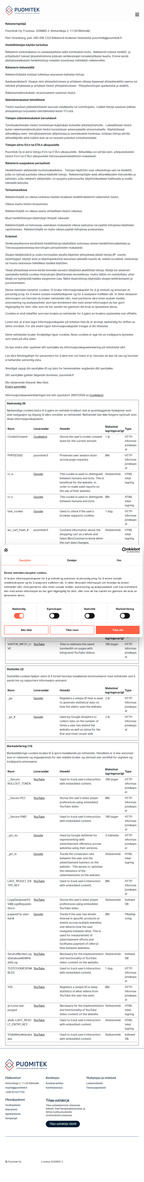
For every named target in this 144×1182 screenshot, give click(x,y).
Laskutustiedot (94, 1083)
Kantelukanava (54, 1088)
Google (38, 474)
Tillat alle (117, 629)
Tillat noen (72, 629)
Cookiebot (96, 395)
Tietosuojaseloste (96, 1088)
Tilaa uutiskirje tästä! (62, 1124)
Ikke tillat (26, 629)
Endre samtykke (15, 386)
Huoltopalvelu (13, 1105)
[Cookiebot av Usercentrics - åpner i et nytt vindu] (124, 550)
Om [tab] (119, 560)
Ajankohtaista (13, 1114)
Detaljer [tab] (72, 560)
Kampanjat (11, 1118)
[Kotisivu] (22, 10)
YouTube (39, 644)
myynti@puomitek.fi (16, 1088)
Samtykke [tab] (25, 560)
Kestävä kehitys (54, 1083)
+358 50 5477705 (15, 1092)
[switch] (54, 616)
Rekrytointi (11, 1109)
